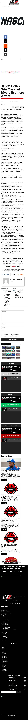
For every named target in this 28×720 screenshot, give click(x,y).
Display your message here (11, 715)
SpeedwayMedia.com (15, 271)
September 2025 (5, 661)
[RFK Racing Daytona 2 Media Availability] (11, 488)
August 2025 (4, 662)
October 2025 (4, 660)
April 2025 (4, 667)
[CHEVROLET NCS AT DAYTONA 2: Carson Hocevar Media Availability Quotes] (11, 537)
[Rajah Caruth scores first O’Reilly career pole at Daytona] (11, 464)
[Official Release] (6, 281)
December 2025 (5, 657)
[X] (5, 41)
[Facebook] (5, 37)
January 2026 (4, 656)
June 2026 (4, 649)
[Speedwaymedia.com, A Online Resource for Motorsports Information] (14, 2)
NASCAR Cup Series (6, 6)
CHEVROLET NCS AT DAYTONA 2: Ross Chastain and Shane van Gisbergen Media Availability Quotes (10, 519)
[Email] (5, 50)
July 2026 (3, 648)
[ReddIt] (5, 46)
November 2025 (5, 658)
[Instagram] (18, 107)
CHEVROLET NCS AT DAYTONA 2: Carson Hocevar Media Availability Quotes (9, 545)
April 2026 (4, 652)
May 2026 (4, 651)
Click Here (12, 266)
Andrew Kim (3, 473)
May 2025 (4, 666)
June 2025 (4, 665)
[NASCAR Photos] (23, 107)
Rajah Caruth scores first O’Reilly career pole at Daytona (10, 471)
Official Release (5, 101)
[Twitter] (16, 107)
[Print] (5, 54)
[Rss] (17, 603)
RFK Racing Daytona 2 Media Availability (10, 495)
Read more (4, 480)
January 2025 (4, 671)
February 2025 (4, 670)
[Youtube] (21, 107)
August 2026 (4, 647)
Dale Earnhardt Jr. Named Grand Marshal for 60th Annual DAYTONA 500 (19, 293)
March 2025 (4, 669)
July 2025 (3, 664)
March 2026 (4, 653)
